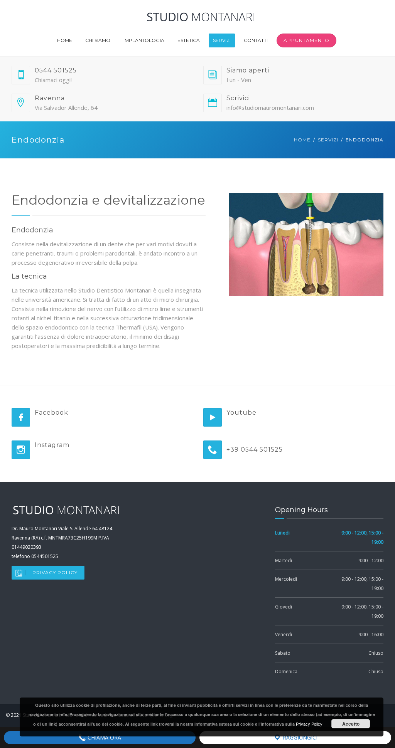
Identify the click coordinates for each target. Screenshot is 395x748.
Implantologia (143, 40)
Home (64, 40)
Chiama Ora (103, 737)
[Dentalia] (200, 12)
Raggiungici (299, 737)
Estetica (188, 40)
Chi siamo (97, 40)
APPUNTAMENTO (306, 40)
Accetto (351, 723)
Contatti (256, 40)
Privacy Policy (55, 572)
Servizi (222, 40)
